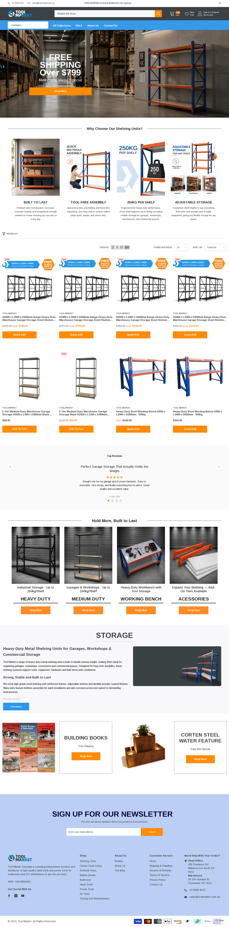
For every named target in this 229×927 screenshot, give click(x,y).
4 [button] (121, 501)
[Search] (108, 13)
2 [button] (112, 501)
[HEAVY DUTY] (36, 555)
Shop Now (60, 91)
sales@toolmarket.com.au (43, 3)
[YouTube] (22, 895)
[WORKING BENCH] (141, 555)
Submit (152, 832)
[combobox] (105, 13)
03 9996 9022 (18, 3)
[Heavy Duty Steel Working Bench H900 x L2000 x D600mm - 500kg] (143, 378)
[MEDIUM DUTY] (88, 555)
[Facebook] (9, 895)
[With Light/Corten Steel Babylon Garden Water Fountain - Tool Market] (143, 747)
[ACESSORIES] (194, 555)
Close (220, 3)
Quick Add (19, 334)
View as (104, 247)
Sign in (206, 12)
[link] (36, 167)
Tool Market (9, 313)
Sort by (198, 247)
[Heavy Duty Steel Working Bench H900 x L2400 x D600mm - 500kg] (200, 378)
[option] (151, 3)
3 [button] (116, 501)
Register (215, 12)
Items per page (163, 247)
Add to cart (19, 429)
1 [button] (108, 501)
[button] (113, 247)
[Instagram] (16, 895)
